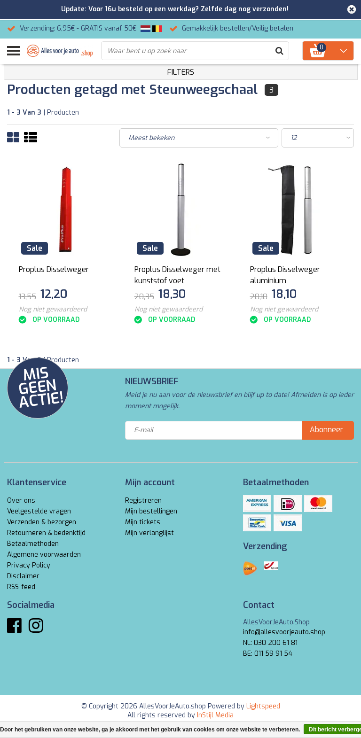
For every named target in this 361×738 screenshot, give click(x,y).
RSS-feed (21, 587)
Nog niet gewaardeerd (53, 309)
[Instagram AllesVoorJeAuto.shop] (36, 629)
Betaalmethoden (33, 543)
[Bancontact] (257, 522)
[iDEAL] (288, 503)
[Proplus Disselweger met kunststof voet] (181, 209)
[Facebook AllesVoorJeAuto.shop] (14, 629)
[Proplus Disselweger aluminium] (296, 209)
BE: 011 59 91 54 (267, 653)
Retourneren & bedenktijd (46, 532)
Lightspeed (263, 706)
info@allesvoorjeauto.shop (284, 632)
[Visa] (288, 522)
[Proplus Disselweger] (65, 209)
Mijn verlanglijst (149, 532)
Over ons (21, 500)
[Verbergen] (351, 9)
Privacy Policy (28, 565)
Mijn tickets (142, 522)
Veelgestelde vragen (39, 511)
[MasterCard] (318, 503)
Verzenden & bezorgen (41, 522)
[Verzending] (250, 568)
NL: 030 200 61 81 (270, 642)
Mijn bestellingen (151, 511)
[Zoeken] (279, 50)
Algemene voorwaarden (44, 554)
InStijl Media (215, 715)
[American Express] (257, 503)
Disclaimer (23, 576)
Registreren (143, 500)
